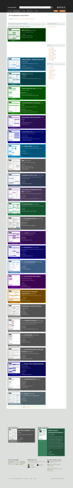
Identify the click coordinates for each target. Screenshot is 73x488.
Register (62, 10)
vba (29, 37)
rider (32, 68)
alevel (53, 454)
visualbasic (29, 225)
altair (28, 153)
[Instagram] (64, 7)
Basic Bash (59, 461)
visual (28, 37)
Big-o (50, 77)
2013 (37, 111)
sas (32, 255)
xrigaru (24, 309)
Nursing (50, 51)
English (24, 374)
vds (23, 268)
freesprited (52, 468)
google (17, 464)
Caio (23, 282)
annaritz (24, 180)
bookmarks (37, 95)
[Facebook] (58, 7)
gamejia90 (51, 461)
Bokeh (23, 18)
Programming (51, 54)
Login (55, 10)
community (31, 198)
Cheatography (11, 461)
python (24, 78)
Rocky (50, 67)
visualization (25, 153)
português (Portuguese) (27, 286)
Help (36, 10)
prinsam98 (24, 297)
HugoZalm (24, 355)
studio (30, 68)
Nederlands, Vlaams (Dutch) (27, 140)
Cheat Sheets (17, 10)
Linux (50, 47)
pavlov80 (51, 464)
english (50, 454)
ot (25, 300)
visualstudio (35, 198)
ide (23, 68)
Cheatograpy (51, 70)
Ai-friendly (51, 78)
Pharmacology (51, 57)
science (26, 78)
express (30, 358)
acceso (30, 167)
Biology (50, 55)
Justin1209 (24, 75)
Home (10, 10)
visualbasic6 (33, 225)
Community (30, 10)
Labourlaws (51, 69)
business (35, 78)
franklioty (24, 65)
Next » (28, 406)
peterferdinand (25, 222)
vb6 (27, 167)
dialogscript (28, 268)
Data (17, 18)
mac (25, 198)
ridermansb (24, 92)
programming (25, 111)
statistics (29, 255)
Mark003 (24, 326)
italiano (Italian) (25, 387)
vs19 (32, 385)
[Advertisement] (36, 2)
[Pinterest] (62, 7)
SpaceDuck (41, 464)
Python (50, 49)
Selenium (50, 53)
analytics (29, 78)
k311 (23, 121)
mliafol (24, 208)
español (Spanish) (26, 169)
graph (26, 183)
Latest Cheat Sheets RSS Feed (58, 478)
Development (51, 50)
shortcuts (24, 95)
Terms (31, 478)
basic (26, 37)
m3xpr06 (24, 195)
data (32, 78)
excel (23, 37)
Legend (33, 18)
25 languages (22, 462)
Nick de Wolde (25, 135)
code (23, 138)
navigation (30, 95)
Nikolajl (24, 339)
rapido (33, 167)
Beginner (50, 58)
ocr (54, 454)
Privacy (35, 478)
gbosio (24, 164)
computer (31, 111)
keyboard (29, 138)
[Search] (52, 7)
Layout (28, 18)
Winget (50, 73)
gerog (24, 150)
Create (23, 10)
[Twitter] (60, 7)
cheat (35, 138)
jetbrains (27, 68)
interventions (28, 300)
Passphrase (51, 75)
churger (50, 451)
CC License (26, 478)
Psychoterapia (51, 74)
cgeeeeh (24, 397)
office (32, 37)
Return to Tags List (52, 26)
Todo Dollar (24, 370)
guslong (24, 34)
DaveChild (32, 464)
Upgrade (50, 71)
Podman (50, 66)
